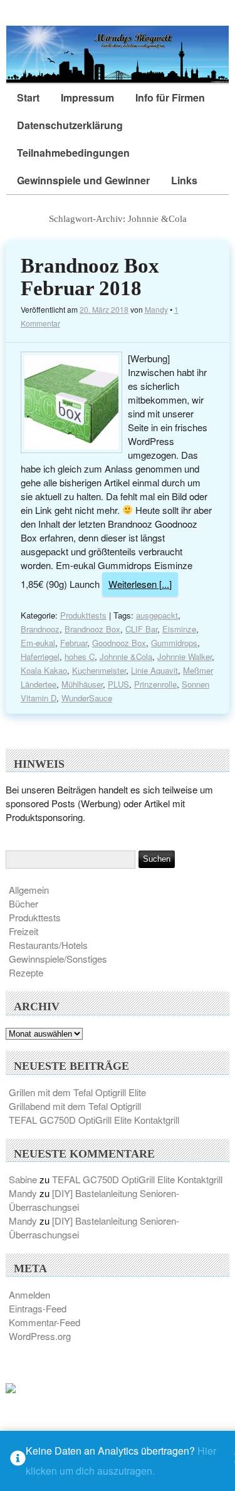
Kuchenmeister (99, 670)
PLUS (118, 684)
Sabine (23, 1179)
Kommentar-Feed (44, 1322)
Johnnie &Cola (126, 656)
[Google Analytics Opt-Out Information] (18, 1461)
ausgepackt (157, 615)
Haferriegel (40, 656)
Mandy (156, 309)
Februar (73, 643)
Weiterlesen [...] (140, 583)
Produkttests (83, 615)
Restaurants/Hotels (48, 944)
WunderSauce (86, 698)
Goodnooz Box (119, 643)
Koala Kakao (44, 670)
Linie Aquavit (154, 670)
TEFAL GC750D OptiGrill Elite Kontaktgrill (94, 1119)
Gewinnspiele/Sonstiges (58, 958)
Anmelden (29, 1294)
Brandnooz (40, 629)
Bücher (23, 903)
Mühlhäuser (82, 684)
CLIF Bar (141, 629)
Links (184, 180)
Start (28, 97)
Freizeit (23, 931)
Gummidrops (174, 643)
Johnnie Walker (184, 656)
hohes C (80, 656)
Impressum (87, 97)
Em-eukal (38, 643)
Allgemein (29, 889)
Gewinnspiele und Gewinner (83, 180)
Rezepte (26, 972)
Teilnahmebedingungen (73, 152)
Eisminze (179, 629)
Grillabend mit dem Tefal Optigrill (75, 1105)
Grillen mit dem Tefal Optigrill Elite (77, 1092)
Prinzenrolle (155, 684)
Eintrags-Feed (37, 1308)
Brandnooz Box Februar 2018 (90, 277)
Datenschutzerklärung (70, 125)
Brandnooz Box (92, 629)
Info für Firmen (170, 97)
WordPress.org (40, 1335)
